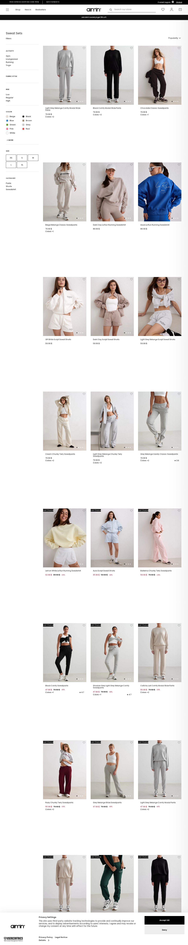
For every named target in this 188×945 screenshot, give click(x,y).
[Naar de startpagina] (94, 10)
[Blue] (7, 121)
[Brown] (23, 121)
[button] (78, 101)
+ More (10, 140)
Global (179, 2)
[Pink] (7, 129)
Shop (17, 9)
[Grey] (23, 125)
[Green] (7, 125)
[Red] (23, 129)
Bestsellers (41, 9)
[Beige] (7, 116)
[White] (7, 133)
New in (28, 9)
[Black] (23, 116)
